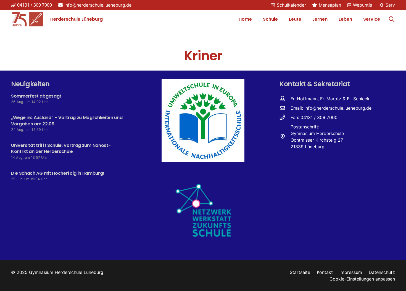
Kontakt (325, 272)
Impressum (350, 272)
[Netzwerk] (203, 210)
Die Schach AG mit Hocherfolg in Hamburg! (57, 173)
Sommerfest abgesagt (36, 96)
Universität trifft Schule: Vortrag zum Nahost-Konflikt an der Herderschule (60, 148)
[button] (280, 19)
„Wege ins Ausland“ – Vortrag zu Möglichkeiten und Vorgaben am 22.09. (66, 120)
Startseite (300, 272)
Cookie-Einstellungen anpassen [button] (362, 279)
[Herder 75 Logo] (27, 19)
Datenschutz (382, 272)
